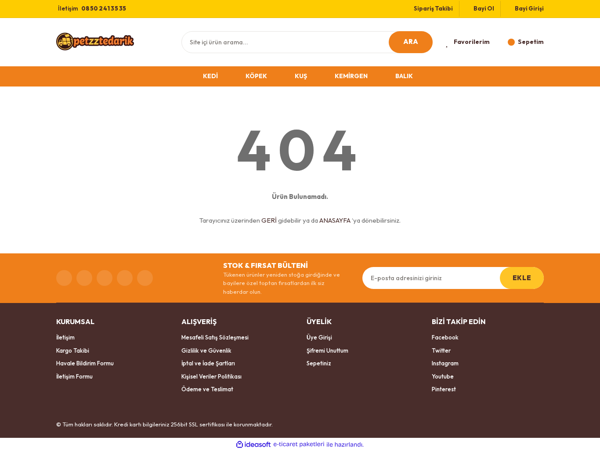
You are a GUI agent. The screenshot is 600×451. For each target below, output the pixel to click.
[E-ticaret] (299, 444)
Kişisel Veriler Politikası (211, 376)
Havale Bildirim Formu (85, 363)
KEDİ (210, 76)
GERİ (269, 220)
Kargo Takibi (72, 350)
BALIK (404, 76)
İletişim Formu (74, 376)
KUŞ (301, 76)
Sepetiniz (319, 363)
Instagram (445, 363)
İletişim (65, 337)
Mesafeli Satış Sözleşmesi (215, 337)
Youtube (443, 376)
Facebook (445, 337)
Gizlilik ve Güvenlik (206, 350)
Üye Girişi (319, 337)
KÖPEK (256, 76)
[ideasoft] (253, 444)
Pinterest (444, 389)
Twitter (441, 350)
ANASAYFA (335, 220)
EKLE (522, 278)
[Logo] (95, 41)
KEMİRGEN (351, 76)
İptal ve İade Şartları (208, 363)
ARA (411, 41)
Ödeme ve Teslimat (207, 389)
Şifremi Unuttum (327, 350)
